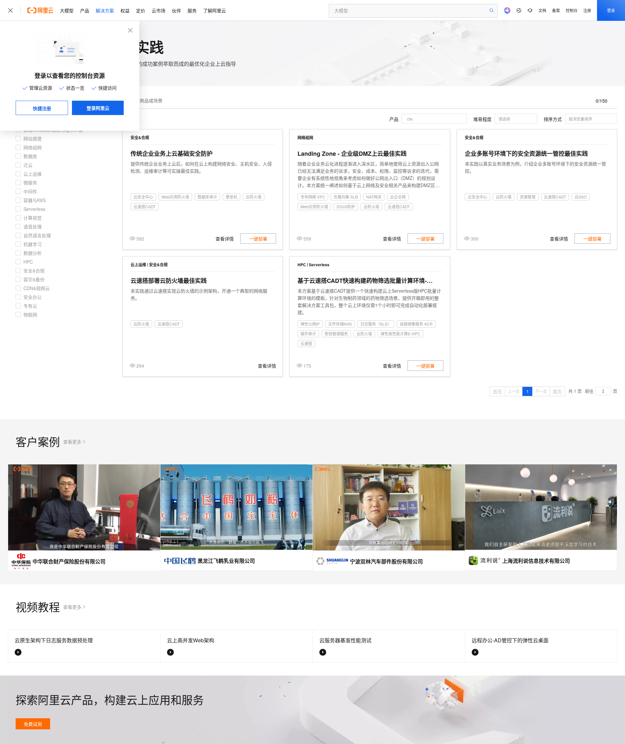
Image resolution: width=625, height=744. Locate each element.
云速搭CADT (144, 206)
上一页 (514, 391)
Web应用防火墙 (175, 196)
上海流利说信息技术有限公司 (536, 560)
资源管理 (527, 196)
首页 (497, 391)
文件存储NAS (340, 324)
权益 (125, 10)
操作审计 (308, 333)
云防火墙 (253, 196)
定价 (140, 10)
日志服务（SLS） (375, 324)
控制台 (571, 10)
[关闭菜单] (10, 10)
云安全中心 (143, 196)
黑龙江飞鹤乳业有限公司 (226, 560)
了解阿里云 (214, 10)
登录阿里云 (98, 108)
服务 (192, 10)
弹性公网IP (310, 324)
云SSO (581, 196)
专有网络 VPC (312, 196)
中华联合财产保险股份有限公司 (69, 561)
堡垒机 (231, 196)
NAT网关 (374, 196)
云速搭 (306, 343)
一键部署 (258, 238)
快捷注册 (42, 108)
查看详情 (224, 238)
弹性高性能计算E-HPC (400, 333)
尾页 (557, 391)
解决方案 (105, 10)
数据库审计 (207, 196)
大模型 (67, 10)
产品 (84, 10)
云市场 (158, 10)
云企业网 (398, 196)
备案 (556, 10)
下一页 (541, 391)
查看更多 (72, 441)
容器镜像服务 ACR (416, 324)
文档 (542, 10)
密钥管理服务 (336, 333)
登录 (611, 10)
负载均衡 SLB (346, 196)
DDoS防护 (346, 206)
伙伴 (176, 10)
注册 (587, 10)
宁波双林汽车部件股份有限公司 (386, 561)
